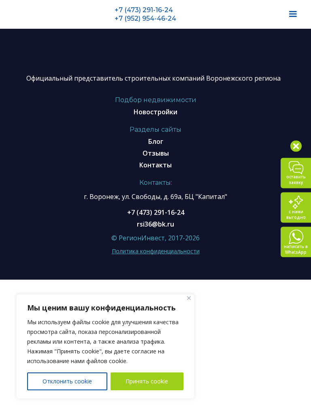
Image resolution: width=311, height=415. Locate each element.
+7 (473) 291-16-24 (144, 10)
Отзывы (156, 153)
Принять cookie (147, 381)
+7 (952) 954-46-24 (145, 18)
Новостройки (155, 111)
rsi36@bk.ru (155, 224)
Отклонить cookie (67, 381)
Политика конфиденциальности (156, 251)
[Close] (189, 298)
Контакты (155, 164)
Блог (155, 141)
